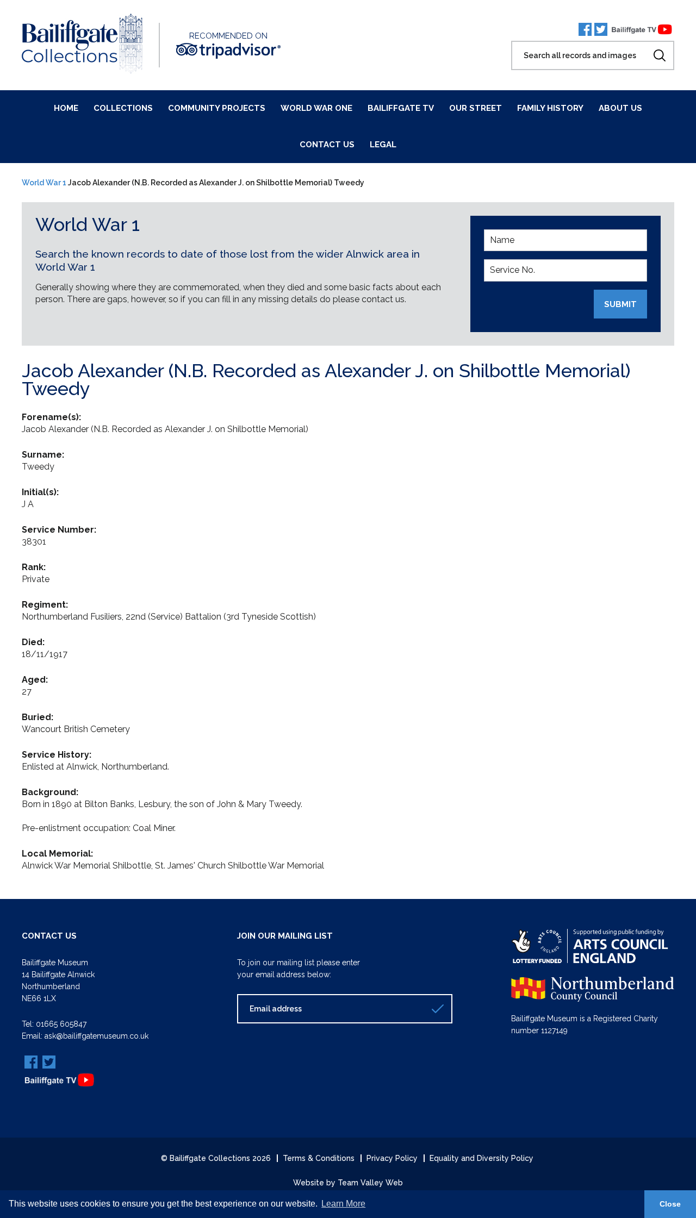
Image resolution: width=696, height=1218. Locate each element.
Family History (550, 108)
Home (66, 108)
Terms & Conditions (319, 1158)
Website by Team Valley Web (348, 1182)
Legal (383, 144)
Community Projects (216, 108)
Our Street (475, 108)
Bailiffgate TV (401, 108)
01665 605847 (61, 1024)
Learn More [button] (343, 1203)
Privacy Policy (392, 1158)
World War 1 (44, 182)
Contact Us (327, 144)
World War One (316, 108)
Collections (123, 108)
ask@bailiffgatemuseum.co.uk (96, 1036)
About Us (620, 108)
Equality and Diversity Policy (481, 1158)
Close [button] (670, 1204)
